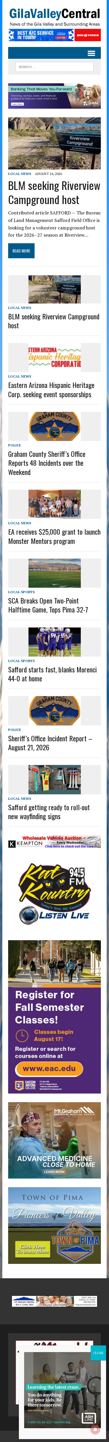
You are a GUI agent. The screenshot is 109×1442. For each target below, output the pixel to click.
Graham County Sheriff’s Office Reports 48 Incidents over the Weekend (46, 462)
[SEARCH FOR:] (54, 66)
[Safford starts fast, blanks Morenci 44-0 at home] (54, 652)
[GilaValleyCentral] (54, 17)
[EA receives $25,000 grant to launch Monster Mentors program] (54, 515)
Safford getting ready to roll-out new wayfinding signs (49, 811)
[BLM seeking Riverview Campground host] (54, 166)
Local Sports (21, 592)
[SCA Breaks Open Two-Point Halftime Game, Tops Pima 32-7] (54, 583)
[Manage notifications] (95, 1429)
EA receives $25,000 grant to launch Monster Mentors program (54, 536)
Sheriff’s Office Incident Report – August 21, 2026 (50, 742)
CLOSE (98, 1353)
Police (14, 445)
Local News (19, 173)
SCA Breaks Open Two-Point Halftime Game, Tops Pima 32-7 (48, 605)
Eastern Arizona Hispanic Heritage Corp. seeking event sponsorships (51, 389)
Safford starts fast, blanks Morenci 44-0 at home (52, 673)
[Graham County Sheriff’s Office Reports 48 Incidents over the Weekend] (54, 437)
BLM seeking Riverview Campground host (54, 192)
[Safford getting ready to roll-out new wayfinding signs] (54, 790)
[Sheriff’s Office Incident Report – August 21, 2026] (54, 721)
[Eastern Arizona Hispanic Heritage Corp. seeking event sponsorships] (54, 368)
